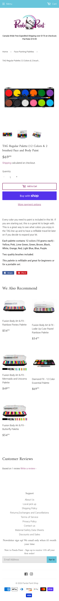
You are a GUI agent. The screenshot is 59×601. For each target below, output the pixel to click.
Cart (54, 4)
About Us (29, 499)
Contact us (29, 525)
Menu (9, 4)
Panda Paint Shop (30, 583)
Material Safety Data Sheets (29, 530)
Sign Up (52, 560)
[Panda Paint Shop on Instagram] (31, 574)
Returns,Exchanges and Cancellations (29, 512)
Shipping (6, 163)
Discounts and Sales (29, 534)
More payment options (29, 204)
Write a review (27, 468)
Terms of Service (29, 517)
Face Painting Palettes (24, 51)
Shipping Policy (29, 508)
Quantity (6, 171)
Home (5, 51)
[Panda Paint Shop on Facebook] (26, 574)
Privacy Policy (29, 521)
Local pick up (29, 504)
